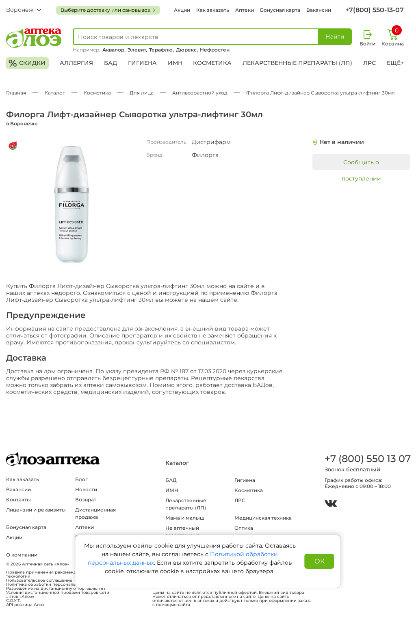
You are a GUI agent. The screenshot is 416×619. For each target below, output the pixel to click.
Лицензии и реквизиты (36, 510)
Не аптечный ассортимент (182, 531)
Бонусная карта (280, 10)
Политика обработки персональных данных (53, 584)
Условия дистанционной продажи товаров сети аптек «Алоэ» (57, 595)
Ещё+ (395, 63)
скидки (27, 63)
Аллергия (76, 63)
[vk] (331, 504)
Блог (81, 479)
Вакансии (318, 10)
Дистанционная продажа (95, 513)
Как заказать (212, 10)
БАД (110, 63)
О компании (21, 555)
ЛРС (369, 63)
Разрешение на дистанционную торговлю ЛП (55, 589)
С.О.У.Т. (13, 601)
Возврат (85, 499)
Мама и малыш (184, 518)
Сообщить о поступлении (361, 164)
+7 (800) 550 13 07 (367, 458)
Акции (182, 10)
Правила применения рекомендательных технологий (51, 574)
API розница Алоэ (25, 605)
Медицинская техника (263, 518)
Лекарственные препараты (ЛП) (297, 63)
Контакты (18, 499)
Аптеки (244, 10)
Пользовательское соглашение (39, 580)
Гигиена (142, 63)
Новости (86, 489)
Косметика (212, 63)
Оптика (243, 528)
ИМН (175, 63)
